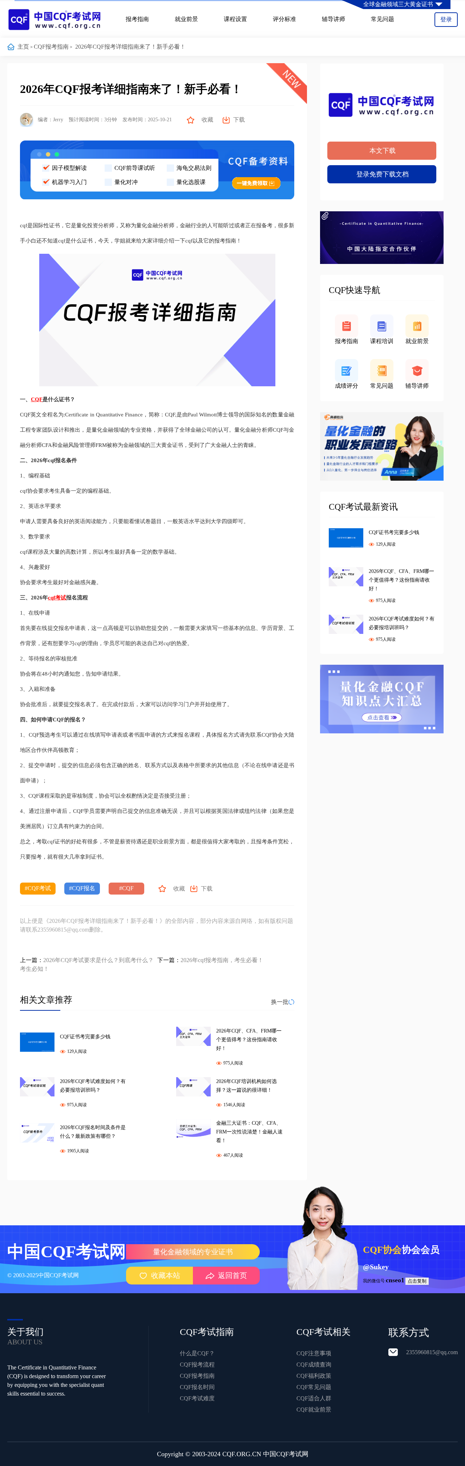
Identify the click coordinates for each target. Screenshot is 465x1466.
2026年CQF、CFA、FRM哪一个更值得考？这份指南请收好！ (249, 1039)
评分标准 (284, 19)
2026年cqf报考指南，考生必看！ (222, 960)
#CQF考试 (38, 888)
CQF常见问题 (313, 1387)
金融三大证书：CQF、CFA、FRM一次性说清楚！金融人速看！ (249, 1131)
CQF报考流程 (197, 1364)
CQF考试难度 (197, 1398)
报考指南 (137, 19)
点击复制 (417, 1281)
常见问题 (382, 19)
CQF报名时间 (197, 1387)
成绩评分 (346, 386)
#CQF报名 (82, 888)
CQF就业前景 (313, 1409)
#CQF (126, 888)
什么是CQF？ (197, 1353)
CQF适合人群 (313, 1398)
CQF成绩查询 (313, 1364)
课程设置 (235, 19)
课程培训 (381, 341)
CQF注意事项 (313, 1353)
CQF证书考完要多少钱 (85, 1036)
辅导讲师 (333, 19)
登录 (446, 19)
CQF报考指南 (51, 47)
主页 (23, 47)
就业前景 (186, 19)
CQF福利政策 (313, 1376)
